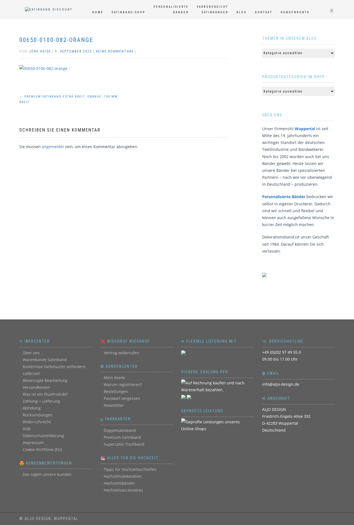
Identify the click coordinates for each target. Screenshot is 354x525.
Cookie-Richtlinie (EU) (42, 449)
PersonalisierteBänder (171, 9)
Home (97, 12)
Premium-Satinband (122, 437)
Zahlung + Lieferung (41, 401)
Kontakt (263, 12)
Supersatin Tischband (124, 444)
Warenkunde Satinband (45, 359)
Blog (241, 12)
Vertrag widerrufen (121, 352)
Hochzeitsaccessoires (123, 490)
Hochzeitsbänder (119, 483)
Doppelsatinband (120, 430)
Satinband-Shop (128, 12)
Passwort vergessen (122, 398)
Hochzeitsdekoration (123, 476)
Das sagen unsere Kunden (47, 474)
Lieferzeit (31, 373)
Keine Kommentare (115, 51)
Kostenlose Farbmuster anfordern (54, 366)
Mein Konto (114, 377)
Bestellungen (116, 391)
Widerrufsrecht (37, 421)
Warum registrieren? (123, 384)
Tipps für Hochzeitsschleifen (130, 469)
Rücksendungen (38, 415)
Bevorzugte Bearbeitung (45, 380)
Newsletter (114, 405)
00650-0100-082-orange (56, 39)
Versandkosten (36, 387)
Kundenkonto (295, 12)
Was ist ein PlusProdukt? (45, 394)
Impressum (33, 442)
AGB (26, 428)
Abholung (32, 408)
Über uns (31, 352)
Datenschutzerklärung (43, 435)
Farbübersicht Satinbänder (212, 9)
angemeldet (53, 146)
